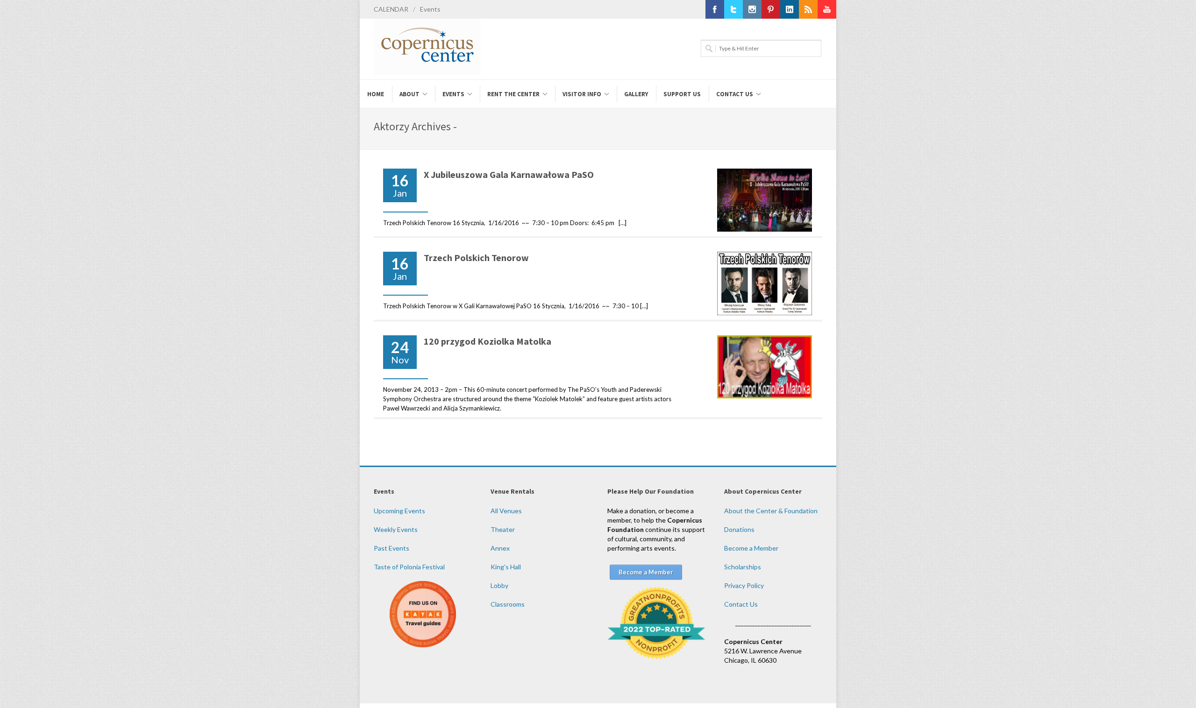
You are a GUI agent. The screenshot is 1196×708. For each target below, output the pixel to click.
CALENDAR (391, 9)
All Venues (506, 511)
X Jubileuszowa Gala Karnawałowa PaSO (509, 174)
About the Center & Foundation (771, 511)
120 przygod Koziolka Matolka (487, 341)
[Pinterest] (771, 9)
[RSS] (808, 9)
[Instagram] (752, 9)
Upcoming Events (399, 511)
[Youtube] (827, 9)
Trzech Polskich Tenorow (476, 257)
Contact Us (741, 604)
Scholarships (742, 567)
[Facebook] (714, 9)
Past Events (391, 548)
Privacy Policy (744, 585)
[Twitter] (733, 9)
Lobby (499, 585)
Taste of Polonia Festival (409, 567)
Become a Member (751, 548)
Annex (500, 548)
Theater (503, 529)
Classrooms (508, 604)
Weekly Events (396, 529)
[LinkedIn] (789, 9)
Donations (739, 529)
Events (430, 9)
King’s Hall (506, 567)
